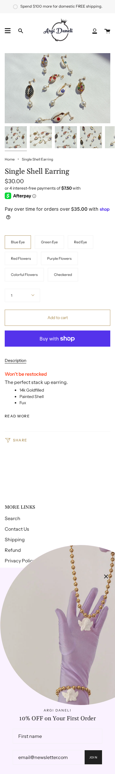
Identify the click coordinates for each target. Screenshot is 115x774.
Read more (17, 416)
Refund (13, 550)
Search (12, 518)
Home (10, 159)
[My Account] (94, 30)
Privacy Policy (20, 561)
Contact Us (17, 529)
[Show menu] (8, 30)
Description (15, 360)
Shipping (15, 539)
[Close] (106, 576)
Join (93, 757)
